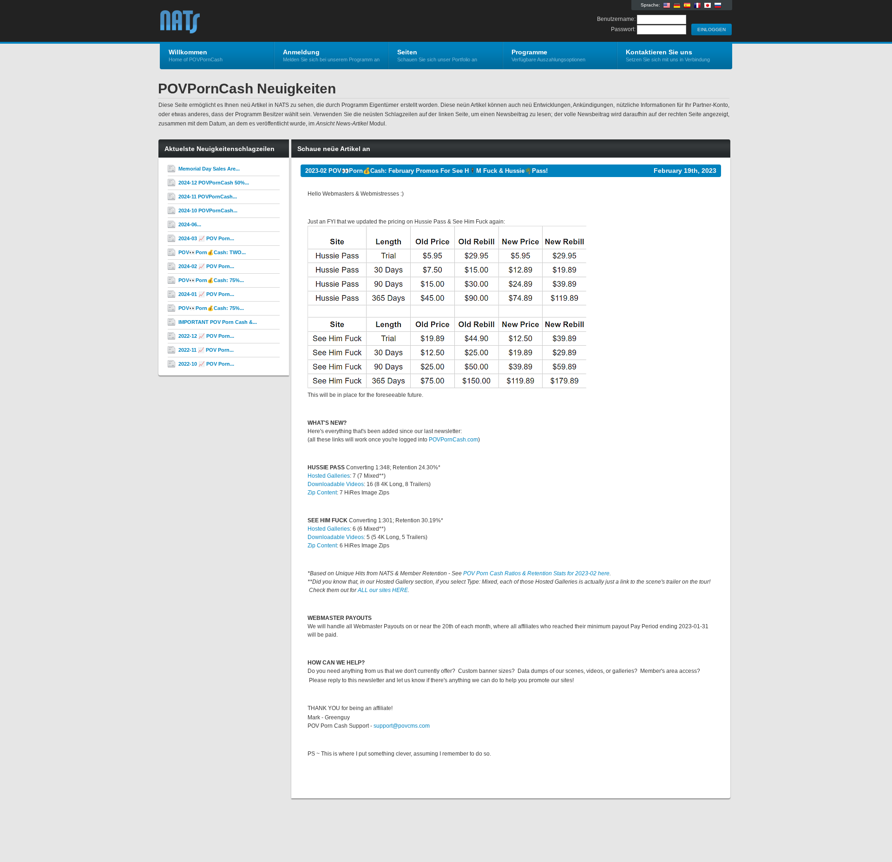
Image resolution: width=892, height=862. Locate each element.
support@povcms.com (402, 726)
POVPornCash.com (453, 439)
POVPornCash (270, 21)
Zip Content (322, 492)
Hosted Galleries (329, 476)
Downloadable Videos (336, 484)
